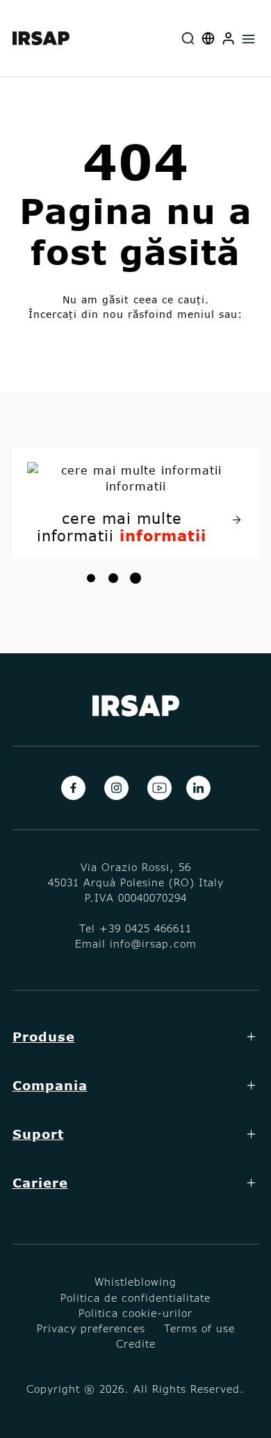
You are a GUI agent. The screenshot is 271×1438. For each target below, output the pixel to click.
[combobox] (189, 38)
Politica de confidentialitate (135, 1297)
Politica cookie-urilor (135, 1313)
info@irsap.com (153, 943)
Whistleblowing (135, 1281)
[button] (229, 38)
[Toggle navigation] (249, 38)
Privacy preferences (91, 1328)
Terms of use (199, 1328)
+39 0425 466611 (145, 928)
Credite (136, 1343)
